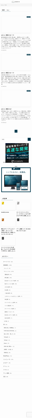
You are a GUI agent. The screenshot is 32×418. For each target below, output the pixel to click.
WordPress (7, 356)
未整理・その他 (8, 349)
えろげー (6, 363)
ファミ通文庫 (9, 305)
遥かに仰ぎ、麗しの (9, 334)
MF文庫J (8, 277)
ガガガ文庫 (8, 287)
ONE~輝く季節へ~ (9, 346)
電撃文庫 (8, 274)
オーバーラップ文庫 (10, 308)
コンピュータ (8, 359)
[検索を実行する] (29, 139)
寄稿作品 (7, 352)
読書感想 (7, 265)
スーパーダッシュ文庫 (11, 302)
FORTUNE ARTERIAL (10, 330)
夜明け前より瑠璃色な (10, 327)
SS (5, 324)
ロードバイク (8, 261)
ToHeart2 (7, 337)
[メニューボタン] (2, 2)
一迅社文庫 (8, 293)
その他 (6, 321)
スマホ (6, 369)
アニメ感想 (7, 373)
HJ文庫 (7, 290)
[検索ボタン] (30, 2)
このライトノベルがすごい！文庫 (13, 296)
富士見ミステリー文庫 (11, 315)
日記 (5, 376)
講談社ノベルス (9, 312)
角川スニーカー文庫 (11, 284)
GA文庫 (7, 299)
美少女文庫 (8, 318)
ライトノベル (9, 271)
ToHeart (7, 340)
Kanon (6, 343)
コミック (7, 268)
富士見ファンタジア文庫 (12, 280)
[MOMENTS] (16, 2)
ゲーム (6, 366)
